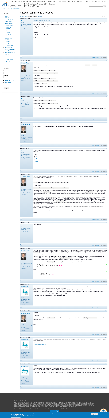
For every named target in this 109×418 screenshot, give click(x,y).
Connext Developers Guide (39, 1)
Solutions (8, 30)
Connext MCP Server (26, 1)
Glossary (8, 32)
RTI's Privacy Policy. (16, 417)
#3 (106, 96)
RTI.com (59, 1)
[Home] (12, 3)
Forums (8, 8)
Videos (6, 57)
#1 (106, 18)
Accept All (87, 414)
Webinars (74, 1)
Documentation (8, 47)
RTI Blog (64, 1)
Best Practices (9, 25)
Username (6, 70)
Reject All (94, 414)
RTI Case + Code (93, 1)
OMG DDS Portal (102, 1)
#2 (106, 60)
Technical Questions (15, 8)
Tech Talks (8, 61)
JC (21, 20)
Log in (21, 16)
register (26, 16)
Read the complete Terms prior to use (67, 406)
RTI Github (79, 1)
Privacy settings (54, 411)
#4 (106, 122)
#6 (106, 174)
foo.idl (36, 161)
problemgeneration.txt (40, 344)
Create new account (9, 80)
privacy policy (25, 408)
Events (68, 1)
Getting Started (8, 21)
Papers (7, 43)
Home (3, 8)
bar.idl (36, 158)
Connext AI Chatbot (15, 1)
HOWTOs (8, 29)
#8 (106, 248)
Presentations (9, 45)
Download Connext (50, 1)
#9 (106, 284)
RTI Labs (86, 1)
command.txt (38, 160)
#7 (106, 222)
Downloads (7, 56)
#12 (106, 364)
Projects (8, 41)
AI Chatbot (7, 18)
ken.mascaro (24, 286)
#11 (106, 337)
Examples (8, 27)
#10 (106, 311)
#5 (106, 148)
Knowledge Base (9, 23)
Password (6, 75)
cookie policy (34, 408)
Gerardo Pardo (25, 63)
